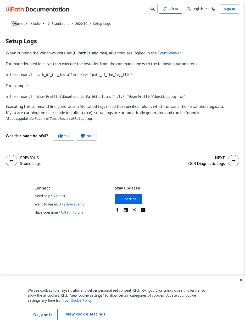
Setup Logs (102, 23)
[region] (122, 301)
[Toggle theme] (213, 8)
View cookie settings (85, 314)
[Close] (241, 280)
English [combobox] (195, 8)
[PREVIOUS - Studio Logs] (11, 160)
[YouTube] (143, 210)
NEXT (220, 158)
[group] (51, 136)
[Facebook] (117, 210)
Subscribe (129, 198)
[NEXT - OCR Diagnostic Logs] (233, 160)
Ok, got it (42, 315)
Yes (63, 135)
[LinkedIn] (125, 210)
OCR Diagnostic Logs (206, 163)
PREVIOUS (29, 158)
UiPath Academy (71, 204)
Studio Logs (30, 163)
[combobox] (37, 23)
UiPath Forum (72, 212)
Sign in (229, 8)
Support (59, 195)
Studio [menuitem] (35, 24)
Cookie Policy (81, 300)
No (86, 135)
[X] (134, 210)
